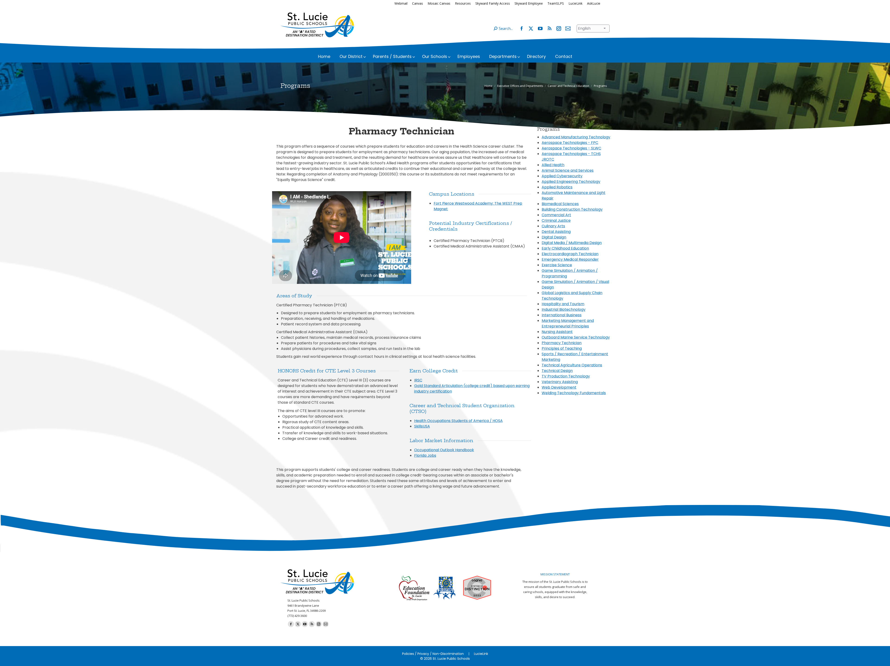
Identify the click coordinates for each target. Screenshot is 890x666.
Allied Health (553, 165)
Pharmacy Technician (562, 343)
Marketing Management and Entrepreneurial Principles (568, 323)
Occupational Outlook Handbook (444, 450)
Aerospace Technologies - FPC (570, 142)
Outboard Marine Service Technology (576, 337)
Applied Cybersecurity (562, 176)
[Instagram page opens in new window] (558, 28)
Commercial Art (556, 215)
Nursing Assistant (557, 331)
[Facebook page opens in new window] (521, 28)
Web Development (559, 387)
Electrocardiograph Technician (570, 254)
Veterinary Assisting (560, 381)
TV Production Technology (566, 376)
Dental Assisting (556, 231)
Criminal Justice (556, 220)
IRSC (418, 380)
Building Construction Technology (572, 209)
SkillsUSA (422, 426)
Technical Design (557, 370)
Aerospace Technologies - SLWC (571, 148)
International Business (562, 315)
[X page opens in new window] (531, 28)
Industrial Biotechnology (563, 309)
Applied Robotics (557, 187)
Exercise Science (557, 265)
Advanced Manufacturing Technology (576, 137)
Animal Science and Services (568, 170)
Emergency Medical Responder (570, 259)
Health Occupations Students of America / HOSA (458, 420)
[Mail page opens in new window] (568, 28)
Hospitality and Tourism (563, 304)
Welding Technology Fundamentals (574, 393)
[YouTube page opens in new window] (540, 28)
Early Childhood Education (565, 248)
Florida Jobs (425, 455)
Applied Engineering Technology (571, 181)
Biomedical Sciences (560, 203)
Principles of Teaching (562, 348)
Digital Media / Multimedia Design (572, 242)
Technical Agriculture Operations (572, 365)
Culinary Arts (553, 226)
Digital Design (554, 237)
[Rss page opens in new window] (549, 28)
